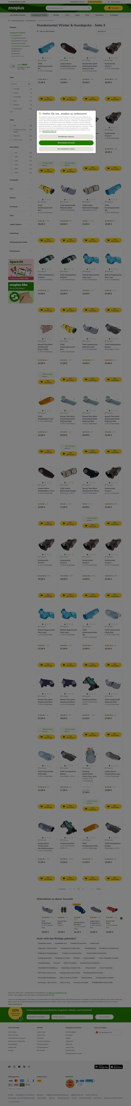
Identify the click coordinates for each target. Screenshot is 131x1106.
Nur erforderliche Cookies (66, 149)
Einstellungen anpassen (66, 137)
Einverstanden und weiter (66, 143)
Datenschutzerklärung (49, 132)
